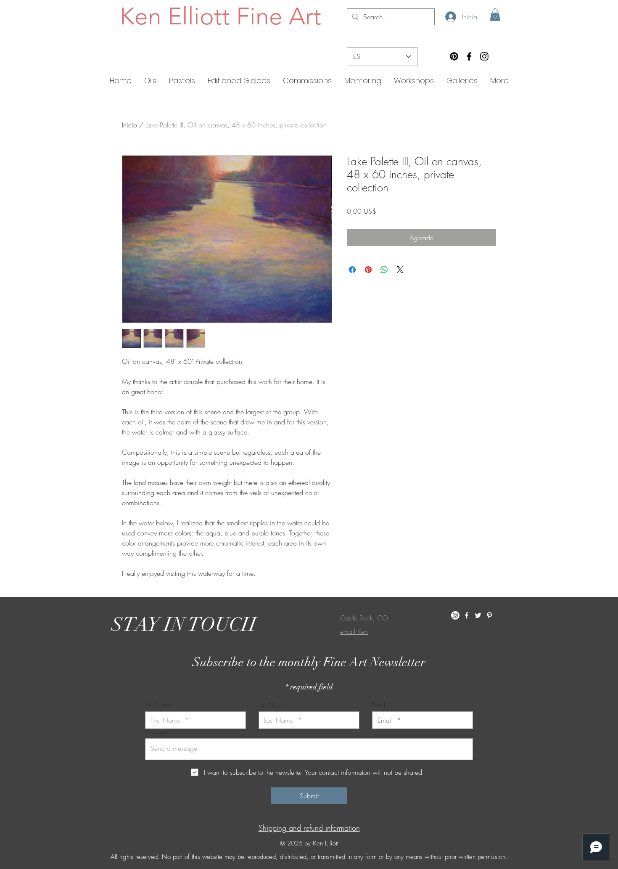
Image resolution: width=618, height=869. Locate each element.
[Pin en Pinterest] (368, 270)
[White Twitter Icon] (478, 615)
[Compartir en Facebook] (352, 270)
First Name (158, 705)
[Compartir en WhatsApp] (384, 270)
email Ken (354, 631)
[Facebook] (469, 56)
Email (378, 705)
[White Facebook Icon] (466, 615)
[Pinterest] (454, 56)
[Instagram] (484, 56)
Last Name (272, 705)
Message (156, 732)
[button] (495, 14)
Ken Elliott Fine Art (220, 16)
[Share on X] (400, 270)
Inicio (129, 125)
